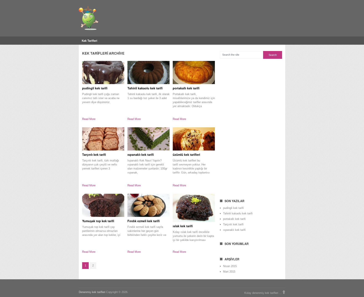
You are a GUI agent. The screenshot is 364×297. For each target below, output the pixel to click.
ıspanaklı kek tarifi (140, 154)
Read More (88, 119)
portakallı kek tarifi (186, 88)
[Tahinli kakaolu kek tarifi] (148, 72)
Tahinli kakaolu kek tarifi (145, 88)
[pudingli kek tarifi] (103, 72)
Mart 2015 (229, 271)
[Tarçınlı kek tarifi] (103, 139)
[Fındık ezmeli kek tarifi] (148, 205)
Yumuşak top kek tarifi (98, 221)
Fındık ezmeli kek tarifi (143, 221)
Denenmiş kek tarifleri (92, 292)
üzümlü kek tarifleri (186, 154)
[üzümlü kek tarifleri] (194, 139)
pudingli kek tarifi (94, 88)
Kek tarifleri (89, 41)
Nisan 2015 (230, 266)
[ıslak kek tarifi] (194, 208)
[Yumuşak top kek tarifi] (103, 205)
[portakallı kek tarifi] (194, 72)
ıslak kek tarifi (183, 226)
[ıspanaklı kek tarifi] (148, 139)
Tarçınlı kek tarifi (94, 154)
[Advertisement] (251, 126)
